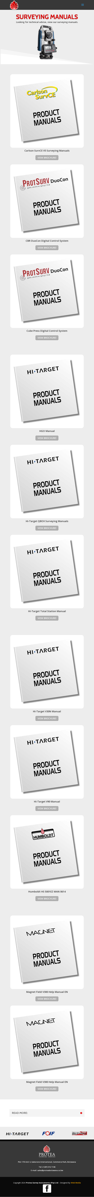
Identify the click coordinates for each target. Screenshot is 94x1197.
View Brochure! (47, 157)
